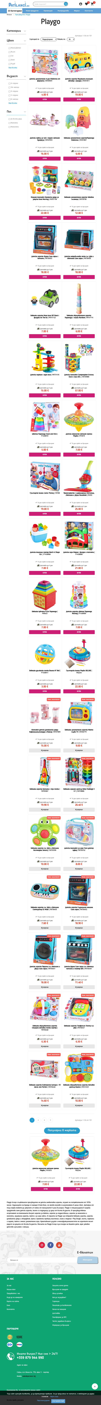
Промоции (48, 11)
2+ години (14, 83)
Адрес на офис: (22, 1365)
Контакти (89, 11)
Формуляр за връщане (60, 1325)
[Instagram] (42, 1245)
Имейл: (26, 1376)
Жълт (13, 52)
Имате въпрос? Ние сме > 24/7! (37, 1354)
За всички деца (16, 119)
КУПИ (45, 99)
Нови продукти (32, 11)
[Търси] (66, 4)
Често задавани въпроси (61, 1321)
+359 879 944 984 (72, 15)
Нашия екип (11, 1289)
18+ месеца (15, 87)
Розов (13, 64)
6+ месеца (14, 99)
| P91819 (46, 1169)
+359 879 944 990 (89, 15)
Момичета (15, 127)
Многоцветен (16, 48)
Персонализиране (43, 1400)
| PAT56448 (45, 1028)
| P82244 (78, 1169)
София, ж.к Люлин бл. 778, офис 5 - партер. (33, 1372)
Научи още (54, 1396)
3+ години (14, 91)
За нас (9, 1285)
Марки (77, 11)
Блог (8, 1305)
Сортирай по (34, 39)
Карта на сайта (13, 1301)
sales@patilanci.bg (29, 1376)
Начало (9, 14)
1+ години (14, 95)
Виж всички (13, 68)
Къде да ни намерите (15, 1297)
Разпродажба (63, 11)
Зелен (13, 60)
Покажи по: (61, 39)
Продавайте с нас (13, 1293)
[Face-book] (50, 1245)
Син (12, 56)
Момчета (14, 123)
